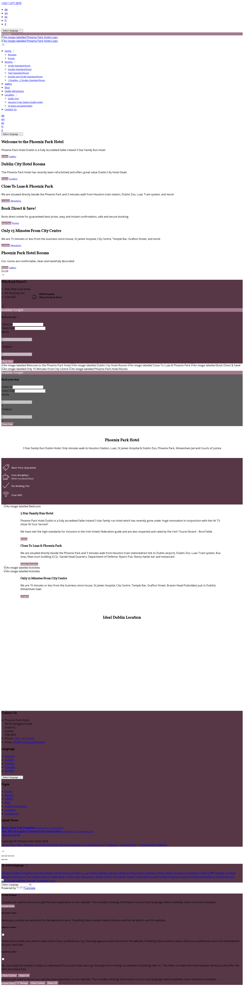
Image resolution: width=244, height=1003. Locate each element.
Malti (169, 873)
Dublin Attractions (14, 91)
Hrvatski (230, 873)
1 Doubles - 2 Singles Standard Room (26, 80)
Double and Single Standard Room (25, 76)
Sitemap (112, 845)
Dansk (58, 873)
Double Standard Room (20, 69)
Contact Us (11, 109)
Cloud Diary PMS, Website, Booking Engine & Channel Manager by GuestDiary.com (52, 845)
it (5, 24)
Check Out (7, 328)
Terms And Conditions (153, 845)
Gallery (8, 83)
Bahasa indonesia (12, 877)
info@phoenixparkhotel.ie (28, 742)
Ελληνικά (68, 873)
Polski (130, 877)
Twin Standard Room (18, 72)
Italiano (9, 771)
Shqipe (195, 877)
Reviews (12, 54)
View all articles (10, 835)
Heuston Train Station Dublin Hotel (25, 102)
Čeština (205, 873)
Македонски (137, 873)
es (6, 17)
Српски (185, 877)
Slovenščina (207, 877)
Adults (5, 332)
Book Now (6, 223)
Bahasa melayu (155, 873)
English (9, 760)
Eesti (78, 873)
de (6, 9)
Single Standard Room (19, 65)
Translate (29, 888)
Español (10, 763)
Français (10, 767)
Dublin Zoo (13, 98)
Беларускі (193, 873)
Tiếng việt (141, 877)
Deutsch (10, 756)
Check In (6, 324)
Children (6, 347)
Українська (88, 877)
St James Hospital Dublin (20, 105)
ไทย (77, 877)
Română (164, 877)
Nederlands (58, 877)
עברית (27, 877)
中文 (232, 877)
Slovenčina (222, 877)
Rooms (9, 61)
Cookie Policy (128, 845)
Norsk (46, 877)
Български (180, 873)
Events (11, 58)
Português (119, 877)
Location (10, 94)
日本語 (100, 877)
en (6, 13)
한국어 (108, 877)
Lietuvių (113, 873)
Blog (7, 87)
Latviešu (123, 873)
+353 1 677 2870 (11, 3)
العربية (85, 873)
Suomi (93, 873)
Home (8, 50)
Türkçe (70, 877)
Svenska (175, 877)
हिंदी (212, 873)
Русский (153, 877)
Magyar (220, 873)
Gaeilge (102, 873)
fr (6, 20)
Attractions (15, 200)
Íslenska (36, 877)
